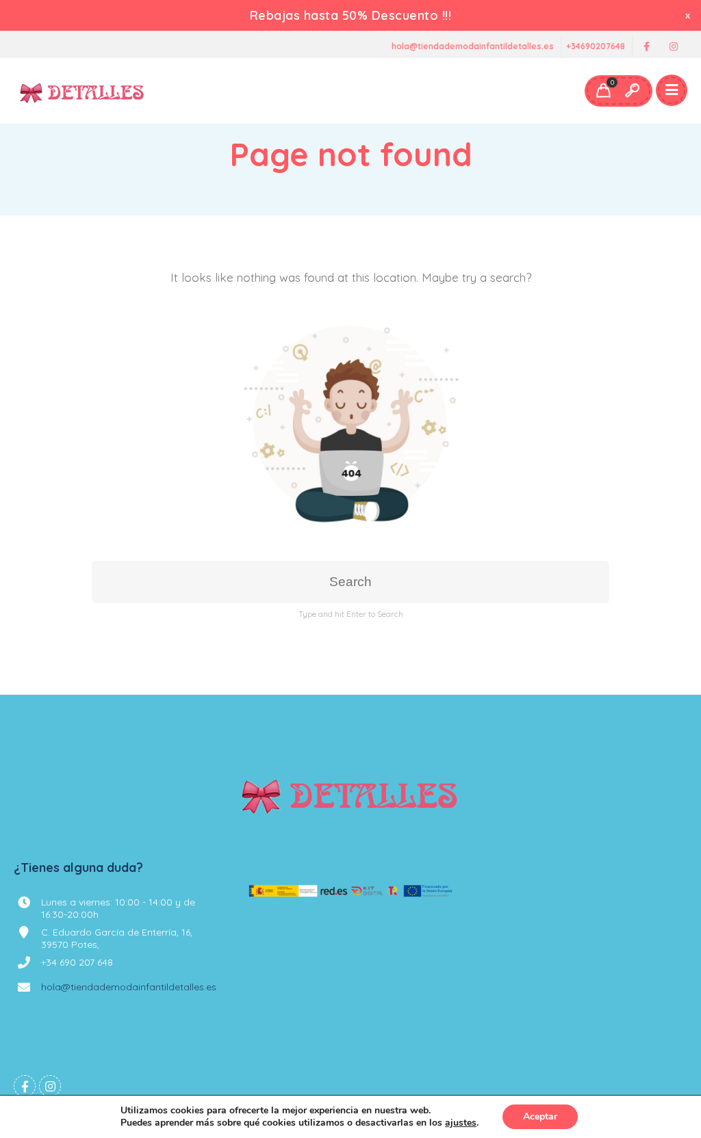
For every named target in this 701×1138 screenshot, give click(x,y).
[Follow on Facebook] (646, 47)
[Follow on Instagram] (673, 47)
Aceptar (540, 1116)
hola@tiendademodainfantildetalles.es (473, 47)
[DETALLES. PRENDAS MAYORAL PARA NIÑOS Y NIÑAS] (82, 91)
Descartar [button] (689, 15)
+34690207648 (595, 47)
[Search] (632, 91)
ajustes (460, 1123)
